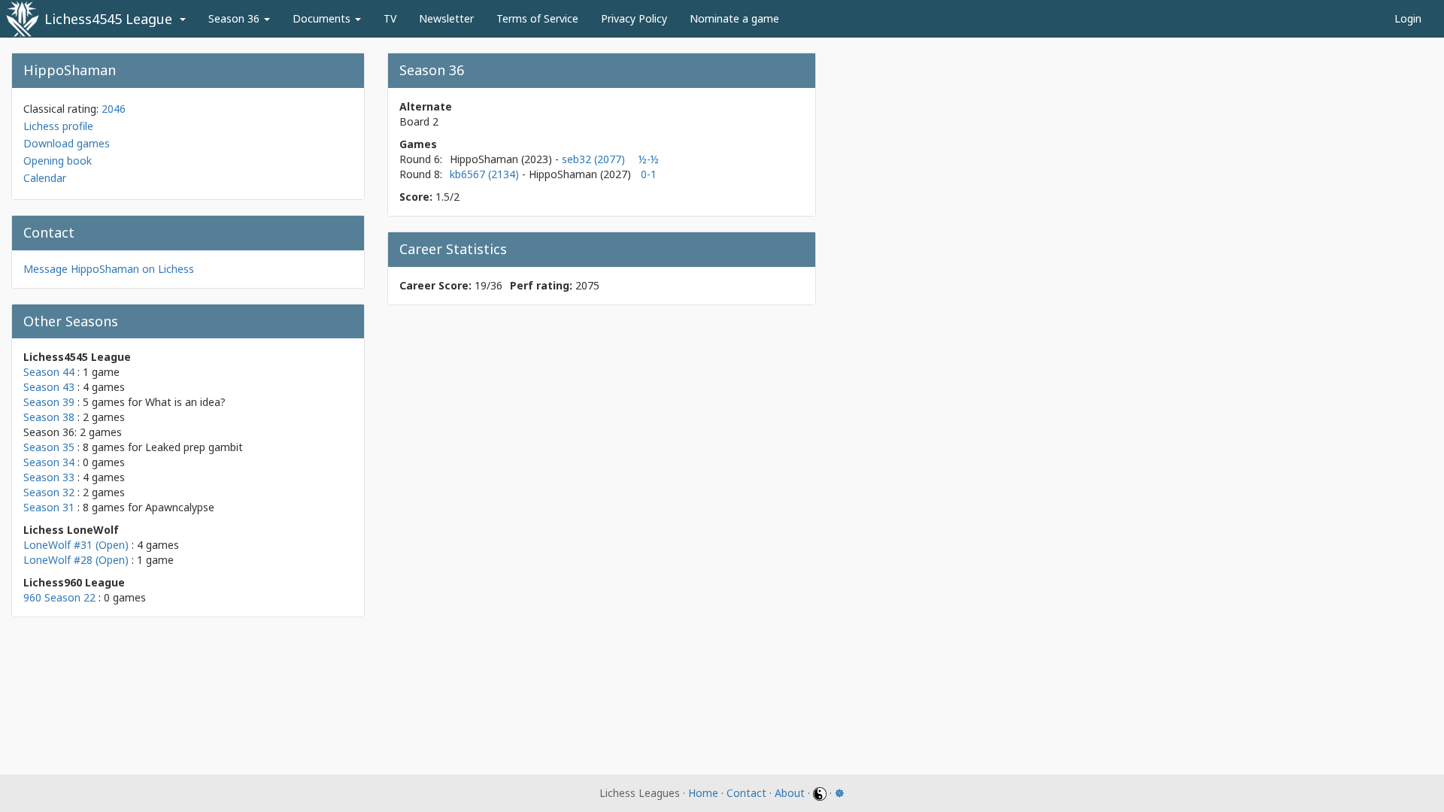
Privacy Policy (634, 18)
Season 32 (48, 492)
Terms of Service (537, 18)
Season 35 (48, 447)
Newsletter (446, 18)
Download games (66, 143)
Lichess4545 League (108, 19)
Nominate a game (734, 18)
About (790, 793)
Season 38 (48, 417)
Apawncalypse (179, 507)
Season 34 (48, 462)
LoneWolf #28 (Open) (76, 560)
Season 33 (48, 477)
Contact (746, 793)
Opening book (57, 160)
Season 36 (235, 18)
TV (390, 18)
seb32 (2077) (593, 159)
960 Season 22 (59, 597)
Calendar (44, 178)
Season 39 (48, 402)
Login (1407, 18)
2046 (114, 109)
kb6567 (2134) (486, 174)
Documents (323, 18)
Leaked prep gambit (194, 447)
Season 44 (48, 372)
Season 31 (48, 507)
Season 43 (48, 387)
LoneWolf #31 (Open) (76, 545)
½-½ (649, 159)
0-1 (649, 174)
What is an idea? (185, 402)
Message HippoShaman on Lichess (108, 269)
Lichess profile (58, 126)
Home (703, 793)
